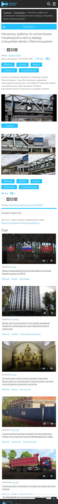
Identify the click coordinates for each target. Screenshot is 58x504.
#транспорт (9, 70)
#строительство (29, 70)
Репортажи (19, 12)
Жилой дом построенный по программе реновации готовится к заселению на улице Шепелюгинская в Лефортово (26, 326)
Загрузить (29, 26)
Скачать (9, 125)
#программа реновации (30, 334)
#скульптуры (25, 389)
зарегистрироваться (10, 223)
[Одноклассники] (12, 49)
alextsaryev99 (14, 55)
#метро (36, 64)
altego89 (15, 319)
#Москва (8, 64)
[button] (29, 108)
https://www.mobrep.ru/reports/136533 (26, 205)
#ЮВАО (22, 64)
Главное (7, 12)
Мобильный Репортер (9, 4)
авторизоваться (32, 223)
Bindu (14, 267)
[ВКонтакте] (8, 49)
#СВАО (14, 279)
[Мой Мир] (16, 49)
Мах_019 (15, 430)
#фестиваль (25, 279)
